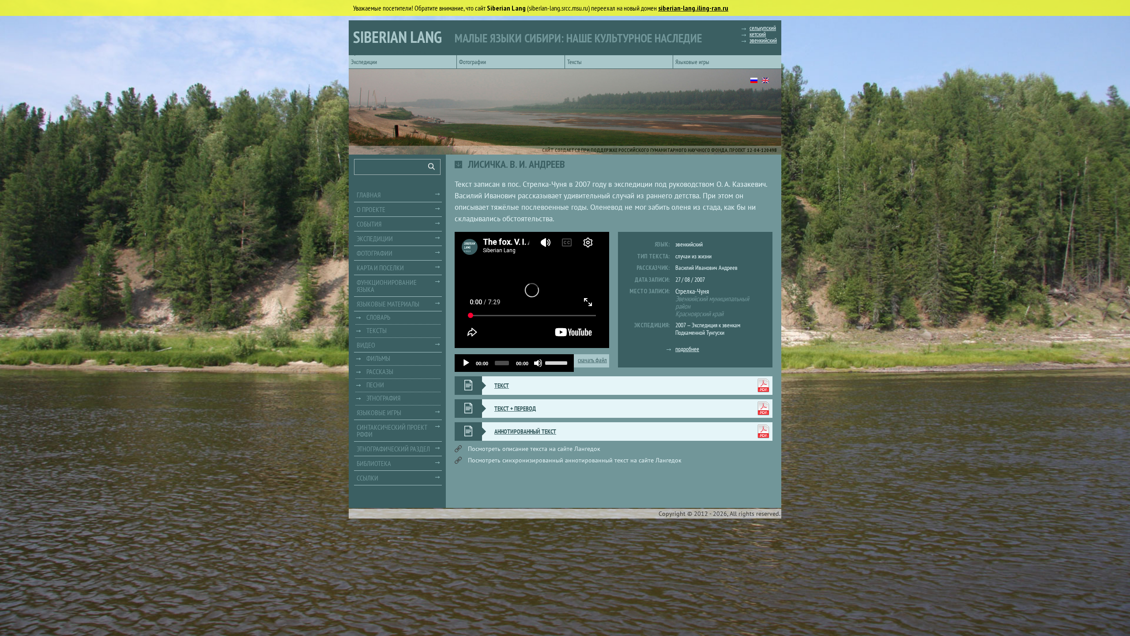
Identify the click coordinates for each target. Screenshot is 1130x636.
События (369, 224)
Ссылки (367, 477)
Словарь (378, 317)
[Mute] (538, 363)
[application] (514, 363)
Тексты (574, 62)
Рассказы (379, 371)
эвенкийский (763, 40)
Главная (368, 194)
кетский (758, 34)
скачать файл (592, 360)
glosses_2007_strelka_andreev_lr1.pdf (763, 431)
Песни (375, 384)
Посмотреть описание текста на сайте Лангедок (534, 448)
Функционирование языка (387, 286)
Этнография (383, 398)
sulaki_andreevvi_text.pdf (763, 386)
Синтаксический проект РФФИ (392, 431)
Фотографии (472, 62)
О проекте (371, 209)
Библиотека (374, 463)
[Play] (466, 363)
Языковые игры (692, 62)
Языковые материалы (388, 303)
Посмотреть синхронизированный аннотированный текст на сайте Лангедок (575, 460)
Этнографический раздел (393, 448)
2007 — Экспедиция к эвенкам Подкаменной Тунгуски (707, 329)
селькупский (763, 28)
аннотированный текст (525, 431)
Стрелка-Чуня (692, 291)
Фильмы (378, 358)
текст (501, 386)
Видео (366, 345)
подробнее (687, 349)
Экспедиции (364, 62)
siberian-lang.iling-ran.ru (693, 8)
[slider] (557, 362)
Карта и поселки (380, 267)
